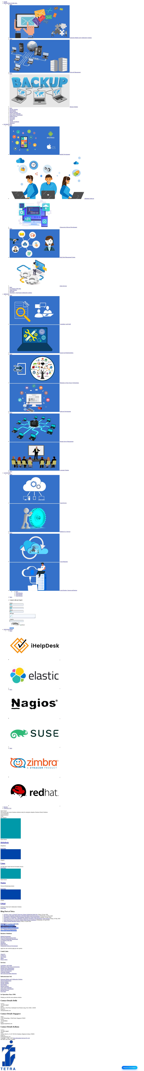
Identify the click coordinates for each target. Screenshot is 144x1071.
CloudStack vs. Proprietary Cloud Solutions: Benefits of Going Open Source (22, 917)
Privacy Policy (4, 959)
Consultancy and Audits (6, 965)
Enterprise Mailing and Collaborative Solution (11, 979)
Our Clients (3, 957)
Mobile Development (6, 936)
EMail (3, 904)
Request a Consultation (129, 1067)
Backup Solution (5, 982)
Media (2, 958)
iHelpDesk (5, 843)
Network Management (6, 980)
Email (11, 606)
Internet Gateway (5, 986)
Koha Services (4, 944)
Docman (3, 941)
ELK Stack (3, 991)
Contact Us (3, 955)
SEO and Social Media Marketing (9, 973)
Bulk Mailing (4, 984)
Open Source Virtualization (7, 988)
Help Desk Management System (8, 937)
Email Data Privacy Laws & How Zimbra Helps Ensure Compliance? (20, 920)
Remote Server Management (7, 968)
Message (12, 613)
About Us (3, 954)
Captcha (12, 619)
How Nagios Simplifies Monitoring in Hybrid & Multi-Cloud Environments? (22, 916)
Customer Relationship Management (9, 939)
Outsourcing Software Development (9, 946)
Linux (3, 863)
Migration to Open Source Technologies (10, 966)
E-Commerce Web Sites (6, 940)
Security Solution (5, 983)
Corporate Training (5, 972)
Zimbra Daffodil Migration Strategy (12, 921)
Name (11, 603)
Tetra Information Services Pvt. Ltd (21, 1038)
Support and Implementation (7, 969)
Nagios (3, 883)
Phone (11, 610)
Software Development (6, 971)
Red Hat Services (5, 990)
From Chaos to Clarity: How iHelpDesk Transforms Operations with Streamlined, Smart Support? (27, 918)
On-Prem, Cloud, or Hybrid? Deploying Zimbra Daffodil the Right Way (21, 914)
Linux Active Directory (6, 987)
